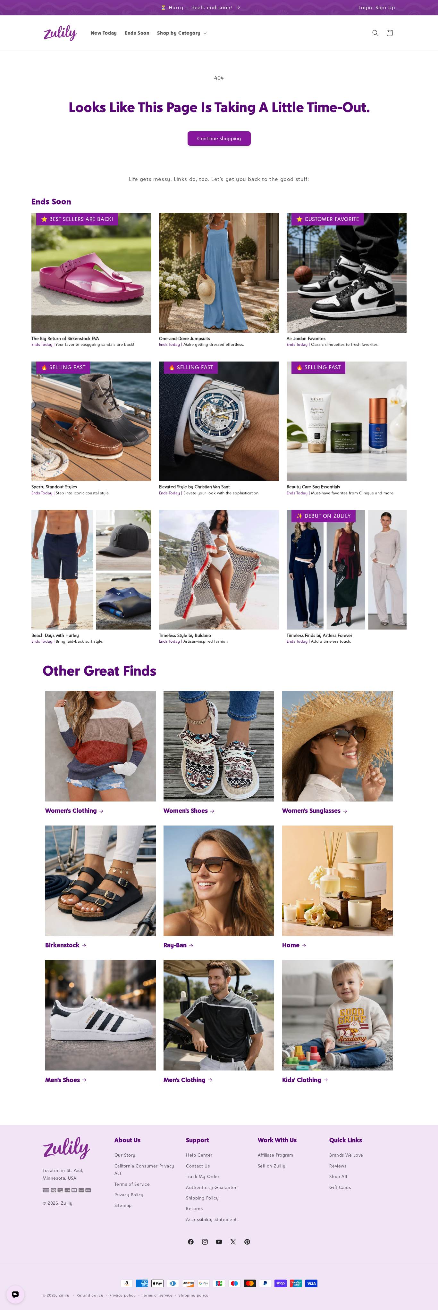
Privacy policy (122, 1295)
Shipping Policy (202, 1197)
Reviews (337, 1165)
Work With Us (277, 1139)
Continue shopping (219, 138)
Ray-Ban (175, 944)
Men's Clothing (185, 1079)
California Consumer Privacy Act (144, 1169)
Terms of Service (132, 1184)
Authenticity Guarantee (212, 1187)
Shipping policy (194, 1295)
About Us (127, 1139)
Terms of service (157, 1295)
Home (290, 944)
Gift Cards (340, 1187)
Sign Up (385, 7)
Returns (194, 1208)
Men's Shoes (62, 1079)
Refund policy (90, 1295)
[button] (181, 33)
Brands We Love (346, 1155)
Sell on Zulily (271, 1165)
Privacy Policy (129, 1194)
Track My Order (202, 1176)
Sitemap (123, 1205)
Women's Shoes (186, 810)
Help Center (199, 1155)
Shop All (338, 1176)
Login (365, 7)
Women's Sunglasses (311, 810)
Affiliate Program (275, 1155)
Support (197, 1139)
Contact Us (198, 1165)
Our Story (125, 1155)
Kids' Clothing (301, 1079)
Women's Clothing (71, 810)
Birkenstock (62, 944)
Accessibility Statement (211, 1219)
